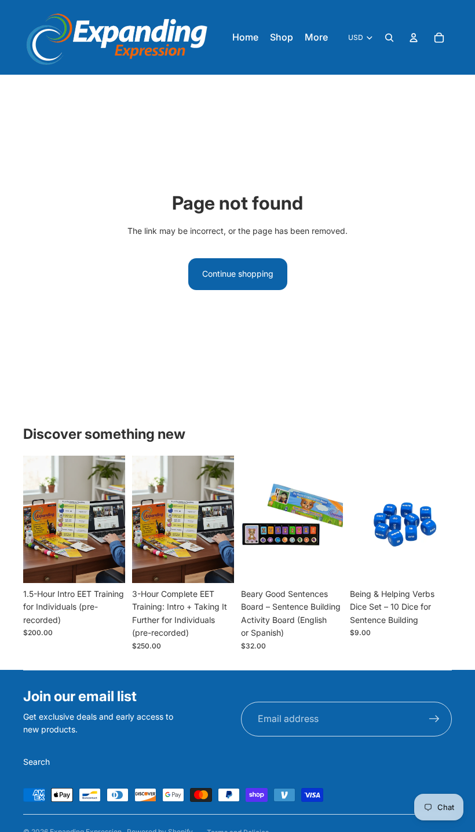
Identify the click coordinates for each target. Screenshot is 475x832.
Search (36, 762)
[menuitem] (316, 37)
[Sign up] (434, 719)
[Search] (389, 37)
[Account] (413, 37)
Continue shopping (237, 273)
